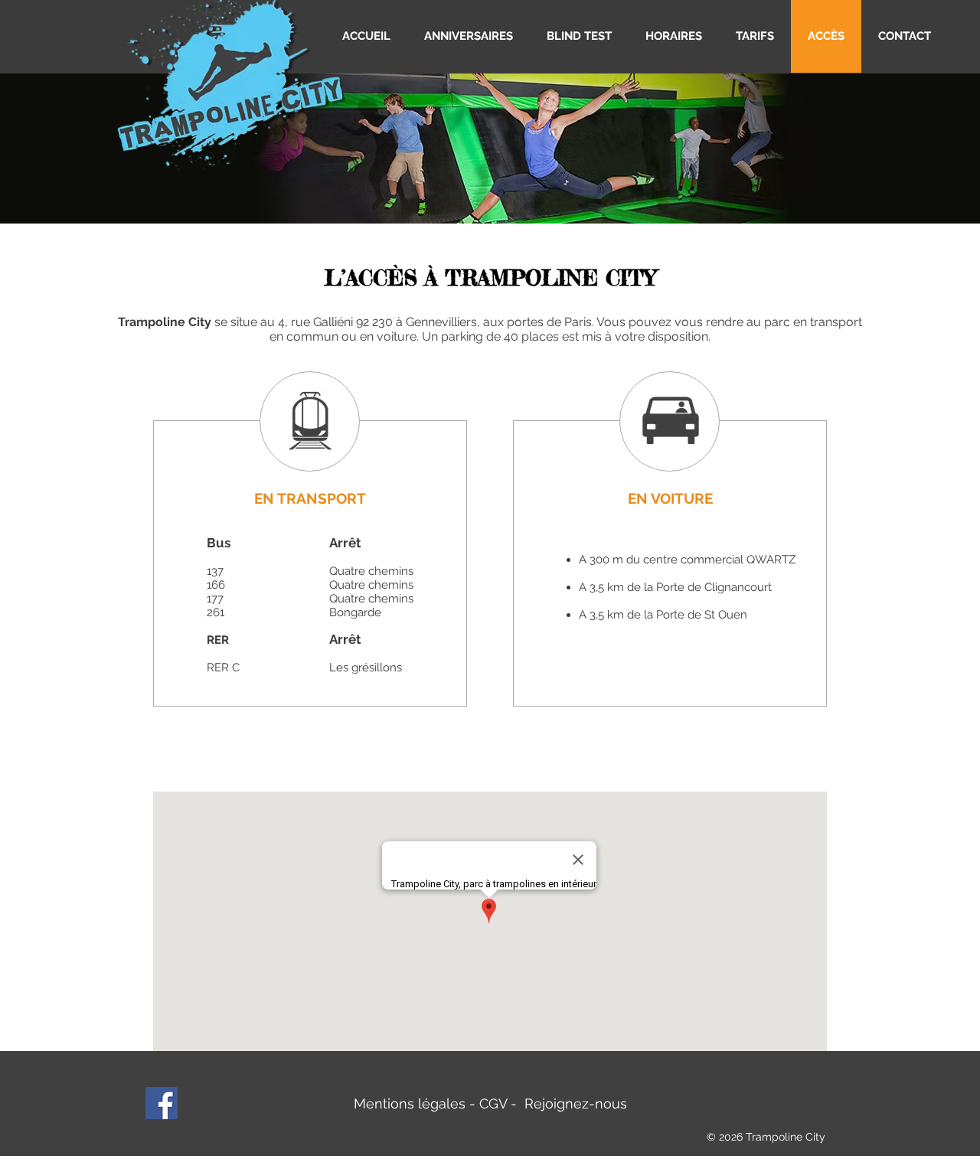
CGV (493, 1103)
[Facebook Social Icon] (161, 1103)
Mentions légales (410, 1103)
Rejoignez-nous (575, 1103)
